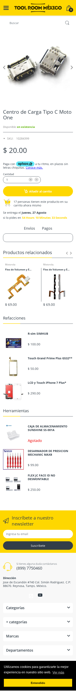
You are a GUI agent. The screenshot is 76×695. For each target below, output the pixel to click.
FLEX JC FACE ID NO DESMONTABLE (41, 477)
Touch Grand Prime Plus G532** (50, 358)
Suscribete (38, 546)
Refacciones (14, 318)
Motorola (10, 264)
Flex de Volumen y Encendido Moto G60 (57, 269)
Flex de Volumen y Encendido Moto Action (19, 269)
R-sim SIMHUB (38, 333)
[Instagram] (31, 595)
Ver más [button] (58, 672)
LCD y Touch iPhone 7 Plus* (47, 383)
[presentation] (67, 253)
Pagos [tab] (47, 228)
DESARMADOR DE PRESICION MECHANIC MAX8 (48, 452)
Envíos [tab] (29, 228)
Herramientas (16, 410)
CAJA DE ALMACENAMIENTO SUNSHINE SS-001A (47, 428)
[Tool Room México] (38, 7)
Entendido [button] (38, 682)
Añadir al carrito (40, 191)
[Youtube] (40, 595)
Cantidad (8, 174)
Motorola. (48, 264)
